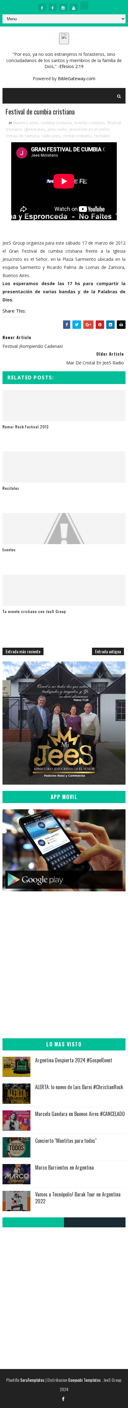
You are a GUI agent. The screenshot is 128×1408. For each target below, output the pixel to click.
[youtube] (74, 7)
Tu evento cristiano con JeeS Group (34, 611)
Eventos (9, 549)
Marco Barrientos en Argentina (64, 1167)
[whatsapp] (84, 5)
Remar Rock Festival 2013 (25, 426)
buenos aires (26, 122)
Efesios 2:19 (71, 66)
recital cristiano (77, 136)
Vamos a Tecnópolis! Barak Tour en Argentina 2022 (78, 1198)
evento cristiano (89, 122)
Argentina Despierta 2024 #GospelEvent (73, 1060)
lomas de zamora (22, 136)
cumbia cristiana (56, 122)
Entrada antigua (108, 651)
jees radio (57, 129)
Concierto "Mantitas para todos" (66, 1140)
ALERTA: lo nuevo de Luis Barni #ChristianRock (79, 1087)
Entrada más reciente (23, 651)
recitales (102, 136)
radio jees (51, 136)
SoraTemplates (32, 1379)
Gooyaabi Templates (84, 1379)
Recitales (10, 488)
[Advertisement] (64, 968)
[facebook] (42, 7)
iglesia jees (34, 129)
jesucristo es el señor (89, 129)
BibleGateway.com (76, 78)
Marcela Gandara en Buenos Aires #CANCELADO (80, 1114)
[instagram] (63, 7)
